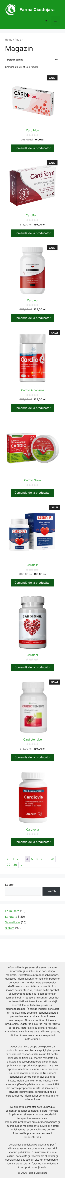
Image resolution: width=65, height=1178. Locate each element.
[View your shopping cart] (46, 21)
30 (15, 864)
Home (8, 39)
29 (8, 864)
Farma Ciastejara (37, 9)
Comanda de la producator (32, 233)
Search (9, 884)
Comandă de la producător (32, 148)
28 (52, 859)
